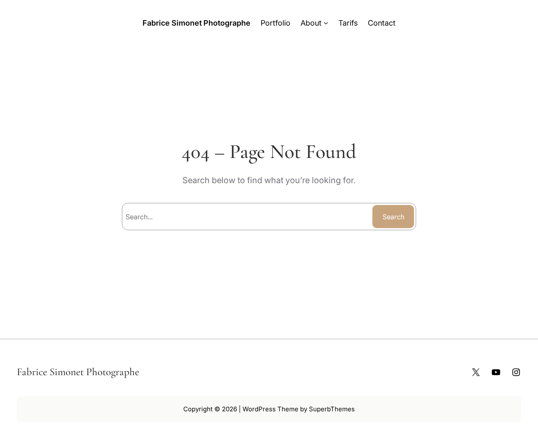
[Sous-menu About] (326, 23)
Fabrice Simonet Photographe (196, 22)
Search (393, 217)
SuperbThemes (332, 409)
